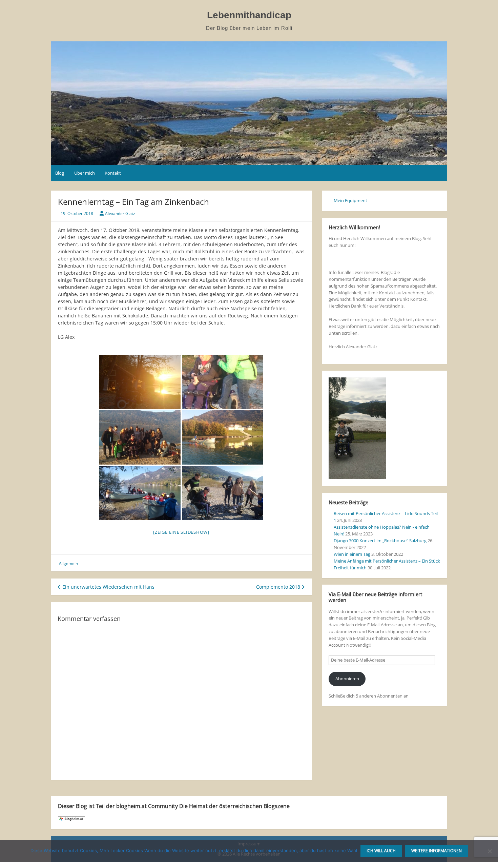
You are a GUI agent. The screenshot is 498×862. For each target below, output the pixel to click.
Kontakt (113, 173)
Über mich (84, 173)
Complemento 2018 (279, 587)
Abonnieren (347, 678)
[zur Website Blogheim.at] (71, 818)
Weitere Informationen (436, 851)
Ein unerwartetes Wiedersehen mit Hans (107, 587)
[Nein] (489, 851)
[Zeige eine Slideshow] (181, 532)
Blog (59, 173)
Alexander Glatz (120, 213)
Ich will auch (381, 851)
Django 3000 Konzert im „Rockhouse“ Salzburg (380, 540)
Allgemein (68, 563)
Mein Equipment (350, 200)
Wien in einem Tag (352, 554)
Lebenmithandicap (249, 15)
